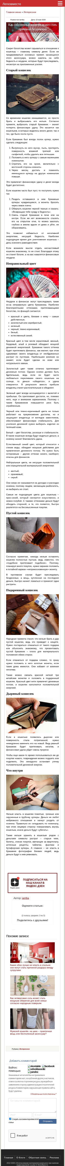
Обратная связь (37, 1157)
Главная (8, 1157)
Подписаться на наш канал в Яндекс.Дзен (35, 882)
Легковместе (12, 4)
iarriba (25, 898)
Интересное (30, 12)
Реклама (54, 1157)
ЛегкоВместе (43, 1165)
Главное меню (13, 12)
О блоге (20, 1157)
